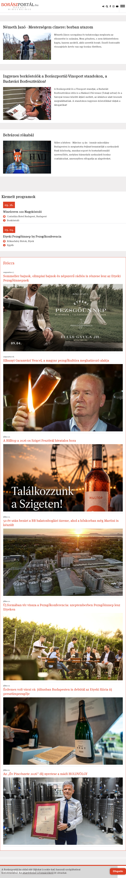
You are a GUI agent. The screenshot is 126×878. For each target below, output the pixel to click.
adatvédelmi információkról (37, 872)
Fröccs (8, 263)
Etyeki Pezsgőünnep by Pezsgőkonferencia (32, 236)
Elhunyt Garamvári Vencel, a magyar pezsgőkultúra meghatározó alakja (56, 359)
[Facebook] (110, 6)
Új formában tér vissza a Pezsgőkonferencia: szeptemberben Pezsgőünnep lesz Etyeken (61, 605)
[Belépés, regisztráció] (103, 6)
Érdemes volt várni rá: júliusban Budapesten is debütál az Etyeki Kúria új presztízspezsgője (57, 690)
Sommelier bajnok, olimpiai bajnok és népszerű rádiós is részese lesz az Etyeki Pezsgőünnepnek (62, 276)
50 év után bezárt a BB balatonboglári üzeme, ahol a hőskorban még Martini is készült (61, 521)
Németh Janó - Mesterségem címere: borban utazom (48, 27)
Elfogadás (118, 871)
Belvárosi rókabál (18, 135)
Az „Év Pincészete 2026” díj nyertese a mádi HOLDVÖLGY (45, 772)
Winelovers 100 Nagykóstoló (22, 212)
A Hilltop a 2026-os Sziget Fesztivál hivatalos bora (39, 439)
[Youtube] (117, 6)
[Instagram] (113, 6)
